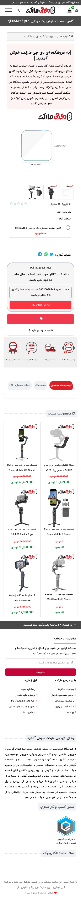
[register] (76, 11)
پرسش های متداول (25, 695)
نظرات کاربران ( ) (20, 385)
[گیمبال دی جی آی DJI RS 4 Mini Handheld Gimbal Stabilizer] (59, 573)
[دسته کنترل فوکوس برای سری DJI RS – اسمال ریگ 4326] (59, 443)
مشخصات (40, 385)
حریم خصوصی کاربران (62, 695)
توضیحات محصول (61, 385)
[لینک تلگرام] (40, 255)
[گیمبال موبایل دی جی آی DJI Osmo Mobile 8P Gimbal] (22, 443)
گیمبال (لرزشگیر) (34, 36)
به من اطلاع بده (40, 305)
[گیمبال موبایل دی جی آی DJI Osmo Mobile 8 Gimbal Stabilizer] (59, 508)
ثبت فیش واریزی (64, 706)
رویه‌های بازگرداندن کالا (23, 701)
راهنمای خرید (28, 689)
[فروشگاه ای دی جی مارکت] (40, 10)
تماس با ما (28, 712)
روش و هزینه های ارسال (22, 706)
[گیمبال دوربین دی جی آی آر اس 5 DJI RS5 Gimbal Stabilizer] (22, 508)
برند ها (70, 712)
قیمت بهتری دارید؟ (40, 331)
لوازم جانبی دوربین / (56, 36)
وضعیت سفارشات (64, 701)
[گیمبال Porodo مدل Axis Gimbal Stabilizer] (22, 573)
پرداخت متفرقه (66, 689)
